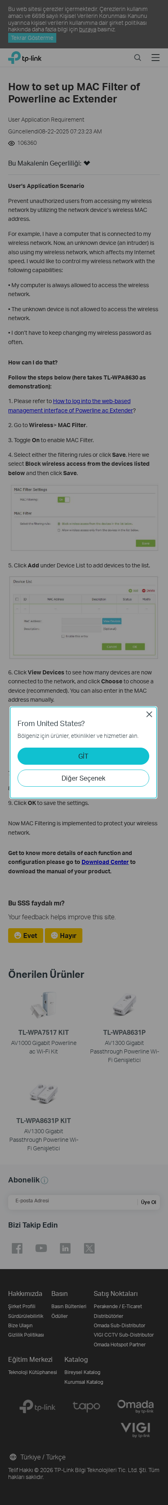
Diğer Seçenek (83, 778)
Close (149, 714)
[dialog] (84, 752)
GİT (83, 756)
